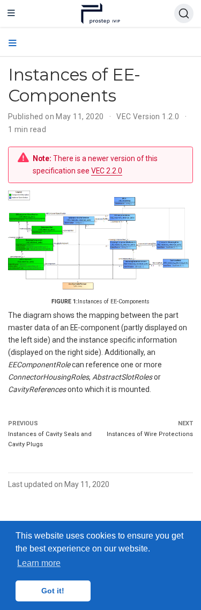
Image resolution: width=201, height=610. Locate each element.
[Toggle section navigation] (12, 43)
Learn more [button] (39, 563)
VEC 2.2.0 (106, 170)
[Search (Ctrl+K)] (183, 13)
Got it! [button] (52, 590)
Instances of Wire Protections (150, 434)
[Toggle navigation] (11, 13)
